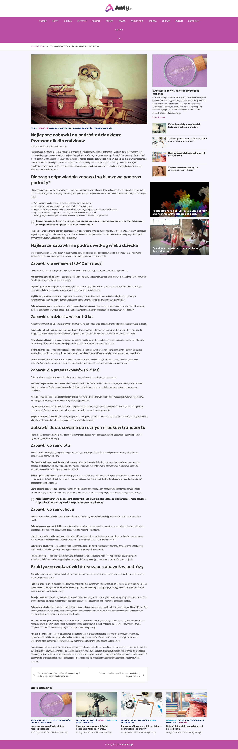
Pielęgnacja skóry (62, 720)
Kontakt (119, 30)
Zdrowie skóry (45, 723)
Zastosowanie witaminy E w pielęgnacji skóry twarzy (183, 168)
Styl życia (111, 720)
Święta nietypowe (84, 723)
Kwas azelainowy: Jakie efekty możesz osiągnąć (47, 727)
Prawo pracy (127, 723)
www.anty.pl (127, 744)
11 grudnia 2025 (130, 732)
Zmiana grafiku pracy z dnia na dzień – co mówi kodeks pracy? (187, 140)
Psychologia (137, 21)
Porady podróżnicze (60, 128)
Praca (122, 21)
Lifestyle (81, 21)
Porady (109, 21)
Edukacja (171, 720)
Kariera (125, 720)
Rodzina (153, 21)
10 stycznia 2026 (41, 732)
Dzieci (34, 128)
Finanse (43, 21)
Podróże (96, 21)
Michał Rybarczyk (59, 146)
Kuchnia (68, 21)
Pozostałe (193, 21)
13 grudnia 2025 (85, 732)
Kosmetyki (36, 720)
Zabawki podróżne (104, 128)
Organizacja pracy (139, 720)
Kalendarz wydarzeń (86, 720)
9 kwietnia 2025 (40, 146)
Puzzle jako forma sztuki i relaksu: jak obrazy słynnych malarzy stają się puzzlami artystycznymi (59, 674)
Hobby (55, 21)
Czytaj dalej (157, 117)
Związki (179, 21)
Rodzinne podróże (82, 128)
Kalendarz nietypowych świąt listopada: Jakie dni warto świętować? (184, 127)
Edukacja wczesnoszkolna (190, 720)
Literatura (172, 723)
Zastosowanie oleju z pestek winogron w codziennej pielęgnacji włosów (119, 674)
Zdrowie (166, 21)
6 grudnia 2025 (175, 732)
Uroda (34, 723)
